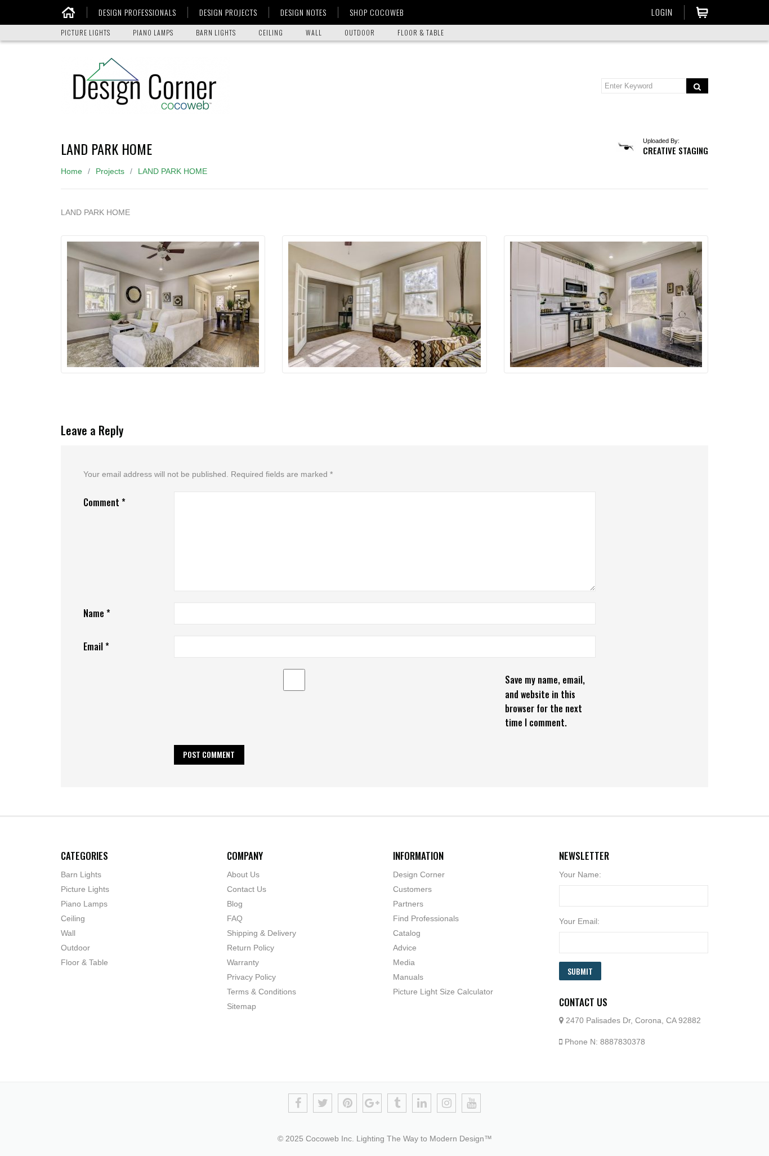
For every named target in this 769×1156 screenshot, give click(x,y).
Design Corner (419, 874)
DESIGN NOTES (303, 12)
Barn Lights (81, 874)
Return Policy (250, 947)
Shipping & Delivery (261, 933)
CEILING (270, 32)
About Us (243, 874)
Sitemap (241, 1006)
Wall (68, 933)
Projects (110, 171)
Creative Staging (675, 150)
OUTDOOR (360, 32)
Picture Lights (85, 889)
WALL (314, 32)
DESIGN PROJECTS (228, 12)
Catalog (407, 933)
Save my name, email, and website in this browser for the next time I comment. (545, 701)
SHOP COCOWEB (377, 12)
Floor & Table (84, 962)
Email (96, 646)
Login (662, 12)
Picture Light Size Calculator (443, 991)
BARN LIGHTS (216, 32)
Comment (104, 502)
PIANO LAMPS (153, 32)
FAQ (235, 918)
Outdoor (75, 947)
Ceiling (73, 918)
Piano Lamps (84, 903)
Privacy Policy (251, 976)
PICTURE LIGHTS (85, 32)
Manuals (408, 976)
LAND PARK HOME (172, 171)
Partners (408, 903)
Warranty (243, 962)
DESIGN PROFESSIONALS (137, 12)
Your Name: (580, 874)
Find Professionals (426, 918)
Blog (235, 903)
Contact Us (246, 889)
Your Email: (579, 921)
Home (71, 171)
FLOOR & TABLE (420, 32)
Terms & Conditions (261, 991)
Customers (412, 889)
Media (404, 962)
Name (96, 613)
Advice (405, 947)
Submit (580, 971)
